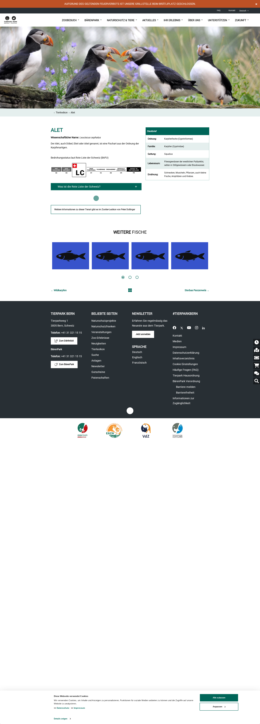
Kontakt (232, 10)
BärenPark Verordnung (186, 381)
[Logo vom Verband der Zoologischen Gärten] (146, 430)
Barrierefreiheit (184, 392)
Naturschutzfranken (103, 326)
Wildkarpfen (59, 290)
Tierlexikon (62, 112)
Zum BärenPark (66, 364)
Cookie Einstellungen (185, 364)
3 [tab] (137, 277)
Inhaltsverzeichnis (183, 358)
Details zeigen (60, 718)
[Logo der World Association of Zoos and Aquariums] (177, 430)
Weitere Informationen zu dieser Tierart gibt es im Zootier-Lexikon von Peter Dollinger (97, 211)
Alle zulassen (219, 697)
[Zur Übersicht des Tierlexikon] (130, 290)
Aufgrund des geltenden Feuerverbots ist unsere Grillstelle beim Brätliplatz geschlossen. (130, 3)
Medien (177, 341)
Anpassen (217, 706)
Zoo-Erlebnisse (100, 337)
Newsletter (98, 366)
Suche (95, 355)
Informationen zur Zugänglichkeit (187, 401)
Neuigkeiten (98, 343)
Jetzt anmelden (143, 334)
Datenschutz (62, 708)
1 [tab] (123, 277)
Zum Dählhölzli (66, 341)
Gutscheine (99, 372)
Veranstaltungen (101, 332)
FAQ (218, 10)
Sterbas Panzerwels (197, 290)
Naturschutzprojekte (103, 320)
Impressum (179, 347)
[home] (52, 112)
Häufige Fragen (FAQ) (186, 369)
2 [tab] (130, 277)
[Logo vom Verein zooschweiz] (82, 430)
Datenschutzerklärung (186, 352)
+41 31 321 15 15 (71, 332)
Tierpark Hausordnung (186, 375)
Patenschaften (100, 377)
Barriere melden (185, 387)
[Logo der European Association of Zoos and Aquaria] (114, 430)
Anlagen (96, 360)
